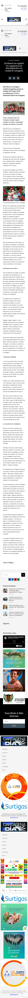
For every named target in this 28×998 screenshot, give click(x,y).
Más (3, 770)
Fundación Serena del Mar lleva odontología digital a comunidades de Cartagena (17, 590)
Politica (4, 756)
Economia (11, 60)
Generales (16, 60)
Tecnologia (5, 766)
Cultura (4, 763)
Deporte (4, 759)
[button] (10, 78)
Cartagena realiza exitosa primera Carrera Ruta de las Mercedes (16, 598)
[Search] (23, 575)
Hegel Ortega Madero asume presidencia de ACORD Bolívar (16, 606)
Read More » (11, 594)
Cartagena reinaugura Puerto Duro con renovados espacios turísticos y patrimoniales (16, 613)
